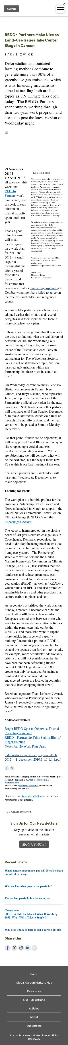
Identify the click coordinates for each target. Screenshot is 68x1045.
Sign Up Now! (34, 844)
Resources (34, 991)
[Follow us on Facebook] (7, 768)
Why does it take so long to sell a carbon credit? (33, 930)
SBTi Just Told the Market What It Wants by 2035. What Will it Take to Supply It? (31, 914)
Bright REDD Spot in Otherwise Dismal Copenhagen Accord (32, 730)
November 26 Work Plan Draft (25, 746)
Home (34, 974)
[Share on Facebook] (8, 948)
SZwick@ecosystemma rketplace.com (27, 781)
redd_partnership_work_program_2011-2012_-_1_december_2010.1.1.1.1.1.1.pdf (32, 757)
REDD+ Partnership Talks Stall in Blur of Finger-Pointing (32, 739)
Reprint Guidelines (28, 785)
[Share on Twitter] (14, 948)
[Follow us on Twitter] (12, 768)
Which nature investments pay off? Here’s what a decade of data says (34, 872)
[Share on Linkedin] (28, 948)
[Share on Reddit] (21, 948)
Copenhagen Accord (18, 521)
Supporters (34, 1025)
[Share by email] (34, 948)
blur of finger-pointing (44, 288)
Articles (34, 1008)
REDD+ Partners (10, 193)
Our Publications (34, 999)
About (34, 1017)
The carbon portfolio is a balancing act (28, 898)
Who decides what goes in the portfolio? (28, 886)
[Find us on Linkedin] (17, 768)
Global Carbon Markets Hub (34, 982)
